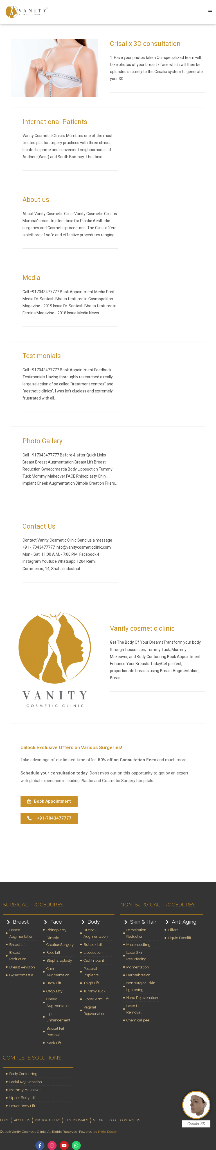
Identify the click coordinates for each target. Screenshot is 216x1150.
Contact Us (38, 526)
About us (35, 200)
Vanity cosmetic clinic (142, 628)
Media (31, 278)
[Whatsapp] (76, 1145)
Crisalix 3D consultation (145, 44)
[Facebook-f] (39, 1145)
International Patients (54, 122)
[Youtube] (64, 1145)
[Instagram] (52, 1145)
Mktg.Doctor (107, 1132)
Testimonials (41, 356)
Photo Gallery (42, 441)
